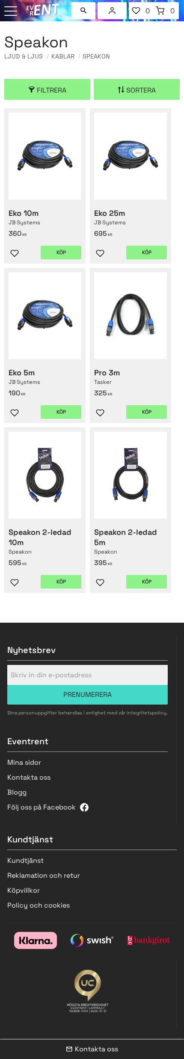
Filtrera (51, 90)
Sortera (141, 90)
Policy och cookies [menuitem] (38, 905)
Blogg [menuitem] (17, 792)
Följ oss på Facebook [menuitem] (41, 807)
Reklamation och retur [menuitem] (43, 875)
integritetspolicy (146, 713)
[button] (11, 11)
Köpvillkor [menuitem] (23, 890)
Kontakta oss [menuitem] (28, 777)
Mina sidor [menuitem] (112, 10)
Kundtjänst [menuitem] (25, 860)
